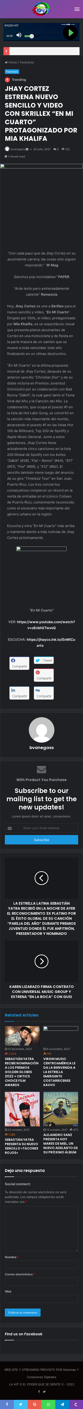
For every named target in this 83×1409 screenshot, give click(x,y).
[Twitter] (44, 1392)
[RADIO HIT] (41, 9)
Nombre (12, 1257)
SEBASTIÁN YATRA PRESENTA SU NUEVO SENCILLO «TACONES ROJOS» (21, 1146)
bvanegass (18, 149)
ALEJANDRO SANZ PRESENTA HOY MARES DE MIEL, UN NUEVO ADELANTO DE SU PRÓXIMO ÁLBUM (60, 1144)
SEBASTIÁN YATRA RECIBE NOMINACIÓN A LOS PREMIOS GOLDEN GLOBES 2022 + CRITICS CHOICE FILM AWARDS (22, 1072)
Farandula (27, 62)
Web (8, 1291)
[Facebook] (39, 1392)
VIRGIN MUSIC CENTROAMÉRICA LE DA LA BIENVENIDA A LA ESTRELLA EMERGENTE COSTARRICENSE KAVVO (59, 1072)
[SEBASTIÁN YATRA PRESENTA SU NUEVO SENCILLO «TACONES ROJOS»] (22, 1109)
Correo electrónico (20, 1274)
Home (12, 62)
